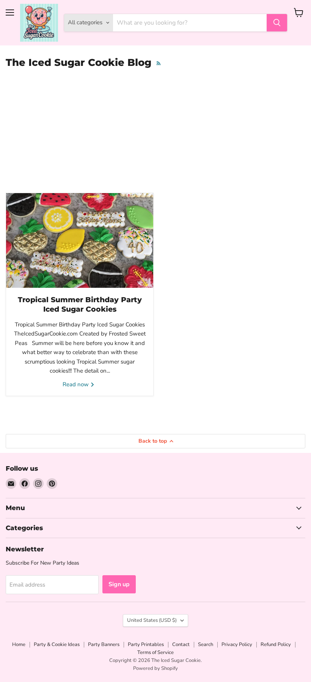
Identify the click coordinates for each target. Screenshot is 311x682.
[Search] (277, 22)
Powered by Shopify (155, 668)
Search (205, 644)
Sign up (119, 584)
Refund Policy (276, 644)
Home (18, 644)
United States (152, 620)
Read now (76, 384)
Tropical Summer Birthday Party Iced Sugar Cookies (80, 304)
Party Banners (103, 644)
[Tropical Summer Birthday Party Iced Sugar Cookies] (79, 240)
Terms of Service (155, 652)
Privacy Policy (236, 644)
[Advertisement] (155, 134)
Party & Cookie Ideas (57, 644)
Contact (181, 644)
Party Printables (146, 644)
